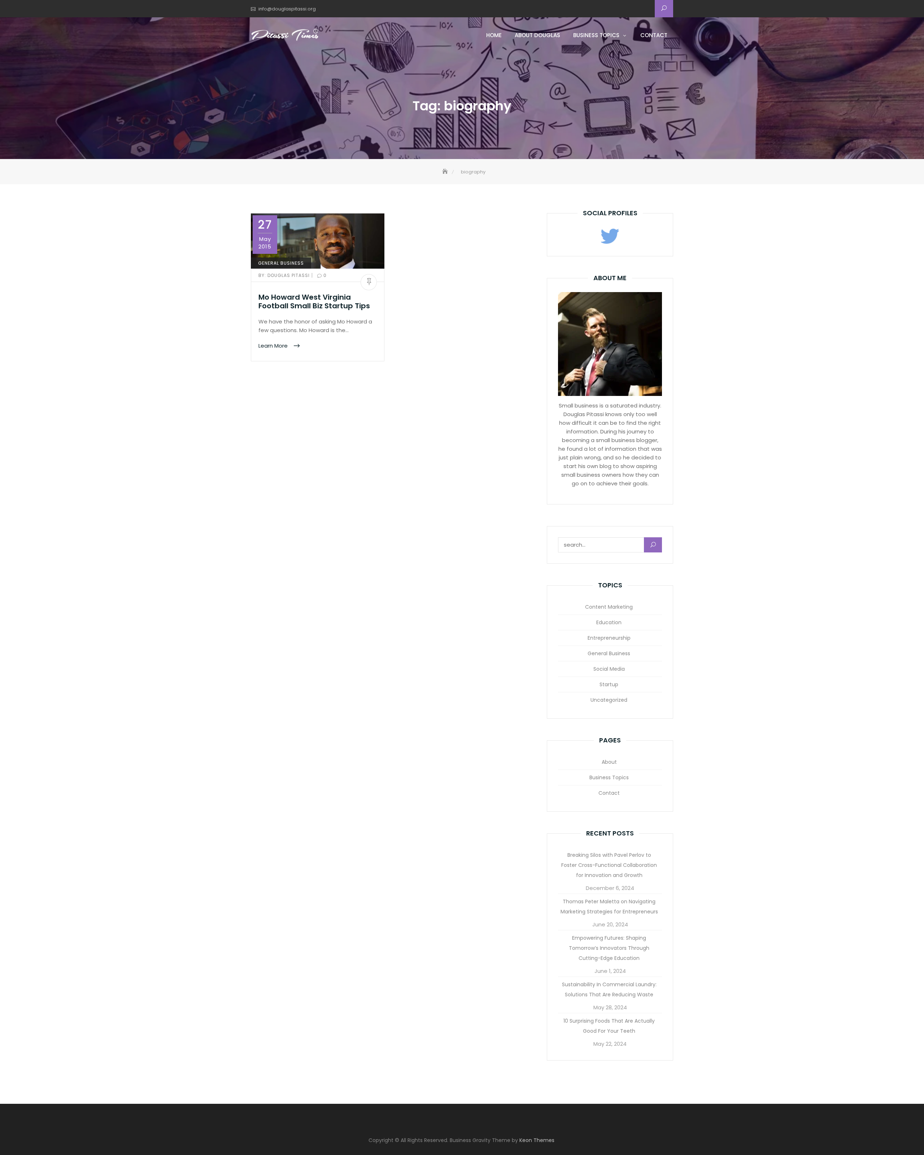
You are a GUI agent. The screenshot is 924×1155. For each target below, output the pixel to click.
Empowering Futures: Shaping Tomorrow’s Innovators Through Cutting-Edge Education (609, 948)
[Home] (446, 171)
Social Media (609, 669)
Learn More (273, 345)
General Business (281, 263)
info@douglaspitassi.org (287, 8)
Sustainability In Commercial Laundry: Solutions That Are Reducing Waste (609, 989)
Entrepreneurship (609, 638)
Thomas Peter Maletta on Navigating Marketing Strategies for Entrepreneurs (609, 906)
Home (494, 35)
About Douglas (537, 35)
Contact (653, 35)
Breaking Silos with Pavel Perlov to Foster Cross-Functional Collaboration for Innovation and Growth (609, 865)
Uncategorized (608, 700)
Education (609, 622)
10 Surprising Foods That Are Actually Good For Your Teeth (609, 1026)
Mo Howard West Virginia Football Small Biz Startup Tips (314, 301)
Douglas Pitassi (284, 275)
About (609, 762)
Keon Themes (536, 1140)
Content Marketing (609, 606)
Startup (609, 684)
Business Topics (596, 35)
